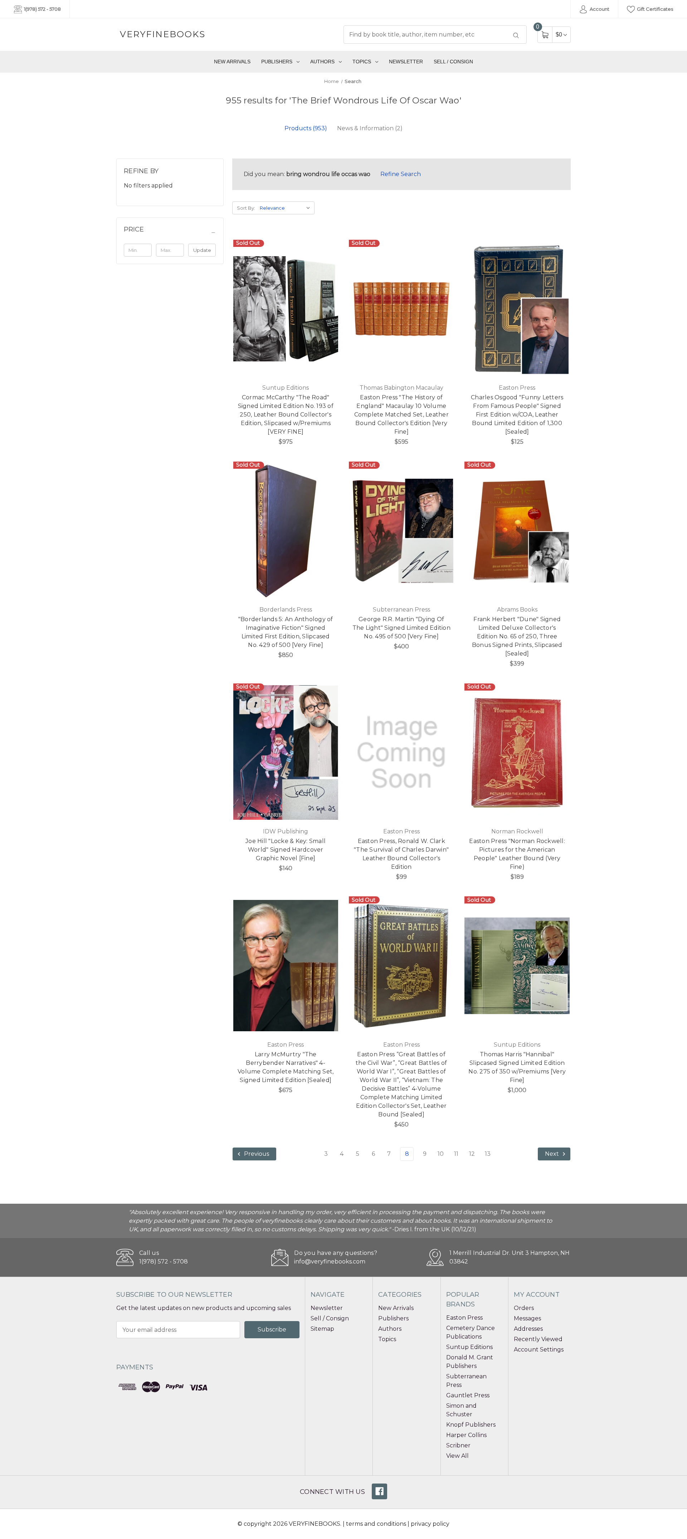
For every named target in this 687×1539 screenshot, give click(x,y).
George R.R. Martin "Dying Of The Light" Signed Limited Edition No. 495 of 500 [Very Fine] (401, 628)
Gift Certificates (654, 9)
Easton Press (464, 1317)
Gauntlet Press (467, 1395)
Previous (256, 1154)
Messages (527, 1318)
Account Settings (539, 1349)
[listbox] (286, 208)
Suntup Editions (469, 1347)
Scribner (458, 1445)
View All (457, 1455)
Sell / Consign (453, 61)
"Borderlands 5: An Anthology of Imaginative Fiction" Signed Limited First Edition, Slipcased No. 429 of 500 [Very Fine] (285, 632)
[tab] (305, 128)
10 (441, 1153)
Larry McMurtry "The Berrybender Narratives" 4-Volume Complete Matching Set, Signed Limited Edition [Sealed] (285, 1067)
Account (599, 9)
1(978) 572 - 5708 (42, 9)
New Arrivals (232, 61)
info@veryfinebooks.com (329, 1261)
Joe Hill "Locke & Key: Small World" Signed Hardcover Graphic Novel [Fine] (285, 850)
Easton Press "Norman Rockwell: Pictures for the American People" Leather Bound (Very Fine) (517, 854)
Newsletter (406, 61)
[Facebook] (379, 1491)
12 (472, 1153)
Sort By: (246, 208)
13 (488, 1153)
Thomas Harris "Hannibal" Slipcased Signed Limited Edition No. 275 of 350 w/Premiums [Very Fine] (517, 1067)
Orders (524, 1308)
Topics (361, 61)
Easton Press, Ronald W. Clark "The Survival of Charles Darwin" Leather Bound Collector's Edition (401, 854)
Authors (322, 61)
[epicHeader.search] (516, 35)
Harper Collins (466, 1435)
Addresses (528, 1328)
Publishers (276, 61)
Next (552, 1154)
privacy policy (430, 1523)
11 (456, 1153)
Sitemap (322, 1328)
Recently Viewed (538, 1339)
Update (202, 250)
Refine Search (400, 174)
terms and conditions (376, 1523)
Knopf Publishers (471, 1424)
